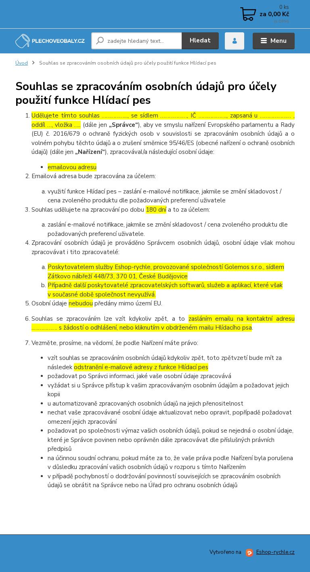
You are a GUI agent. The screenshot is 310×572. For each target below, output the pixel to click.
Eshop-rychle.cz (275, 552)
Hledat (200, 40)
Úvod (21, 63)
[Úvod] (50, 41)
